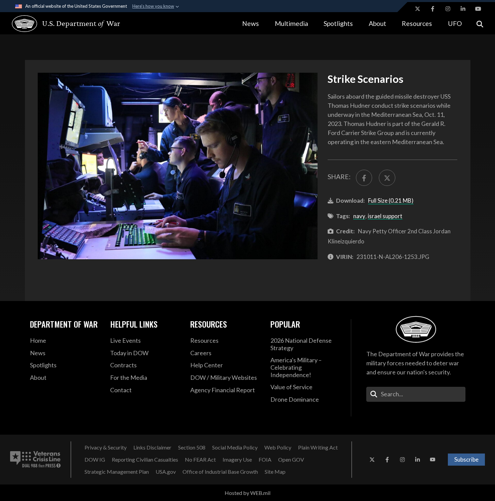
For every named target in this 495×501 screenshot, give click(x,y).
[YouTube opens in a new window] (478, 9)
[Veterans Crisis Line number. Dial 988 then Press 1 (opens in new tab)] (35, 459)
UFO (455, 23)
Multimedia (291, 23)
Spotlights (338, 23)
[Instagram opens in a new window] (448, 9)
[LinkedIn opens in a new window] (463, 9)
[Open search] (480, 23)
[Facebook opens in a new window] (433, 9)
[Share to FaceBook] (364, 178)
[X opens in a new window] (417, 9)
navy (359, 216)
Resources (417, 23)
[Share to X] (387, 178)
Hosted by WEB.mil (247, 493)
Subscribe (466, 459)
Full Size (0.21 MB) (391, 200)
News (250, 23)
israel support (385, 216)
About (377, 23)
